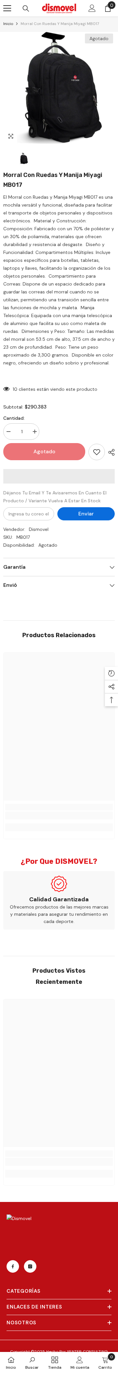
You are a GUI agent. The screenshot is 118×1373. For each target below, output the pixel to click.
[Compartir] (110, 452)
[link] (59, 815)
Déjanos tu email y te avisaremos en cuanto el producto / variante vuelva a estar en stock (55, 497)
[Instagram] (30, 1266)
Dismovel (39, 529)
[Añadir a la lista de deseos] (96, 452)
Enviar (86, 513)
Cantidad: (14, 418)
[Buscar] (26, 8)
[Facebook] (13, 1266)
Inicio (8, 23)
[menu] (7, 8)
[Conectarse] (92, 8)
